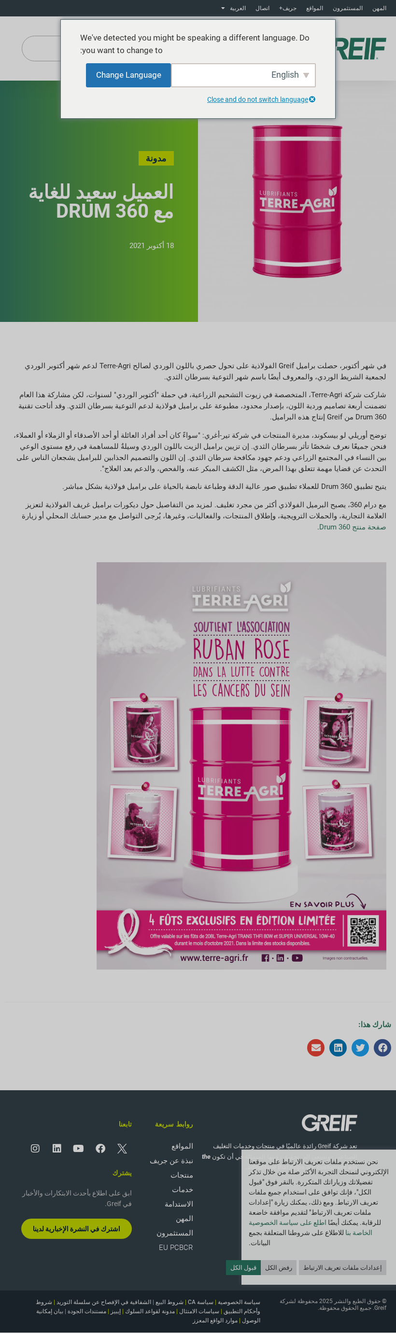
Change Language (128, 75)
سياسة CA (200, 1302)
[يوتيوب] (78, 1148)
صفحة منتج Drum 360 (352, 527)
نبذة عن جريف (171, 1160)
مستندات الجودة (87, 1311)
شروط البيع (170, 1302)
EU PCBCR (176, 1247)
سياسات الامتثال (199, 1311)
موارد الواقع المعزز (215, 1320)
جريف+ (288, 8)
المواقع (314, 8)
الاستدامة (179, 1204)
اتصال (262, 8)
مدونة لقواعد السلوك (150, 1311)
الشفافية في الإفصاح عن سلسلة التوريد (104, 1302)
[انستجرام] (35, 1148)
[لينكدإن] (57, 1148)
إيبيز (116, 1311)
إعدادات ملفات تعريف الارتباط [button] (342, 1267)
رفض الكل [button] (278, 1267)
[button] (382, 1047)
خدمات (182, 1189)
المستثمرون (348, 8)
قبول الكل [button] (243, 1267)
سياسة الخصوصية (239, 1302)
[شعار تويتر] (122, 1148)
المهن (379, 8)
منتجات (181, 1175)
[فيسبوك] (100, 1148)
